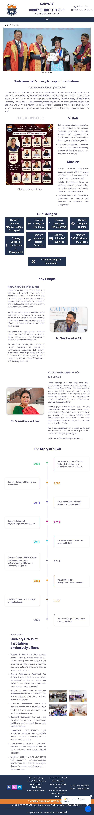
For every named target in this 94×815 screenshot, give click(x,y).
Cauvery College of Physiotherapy (59, 223)
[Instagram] (14, 787)
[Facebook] (9, 787)
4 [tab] (51, 72)
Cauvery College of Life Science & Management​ (16, 245)
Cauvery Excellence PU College (82, 238)
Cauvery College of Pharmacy (38, 223)
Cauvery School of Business (60, 238)
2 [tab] (45, 72)
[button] (47, 19)
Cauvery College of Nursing (82, 223)
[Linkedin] (19, 787)
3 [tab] (48, 72)
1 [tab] (43, 72)
